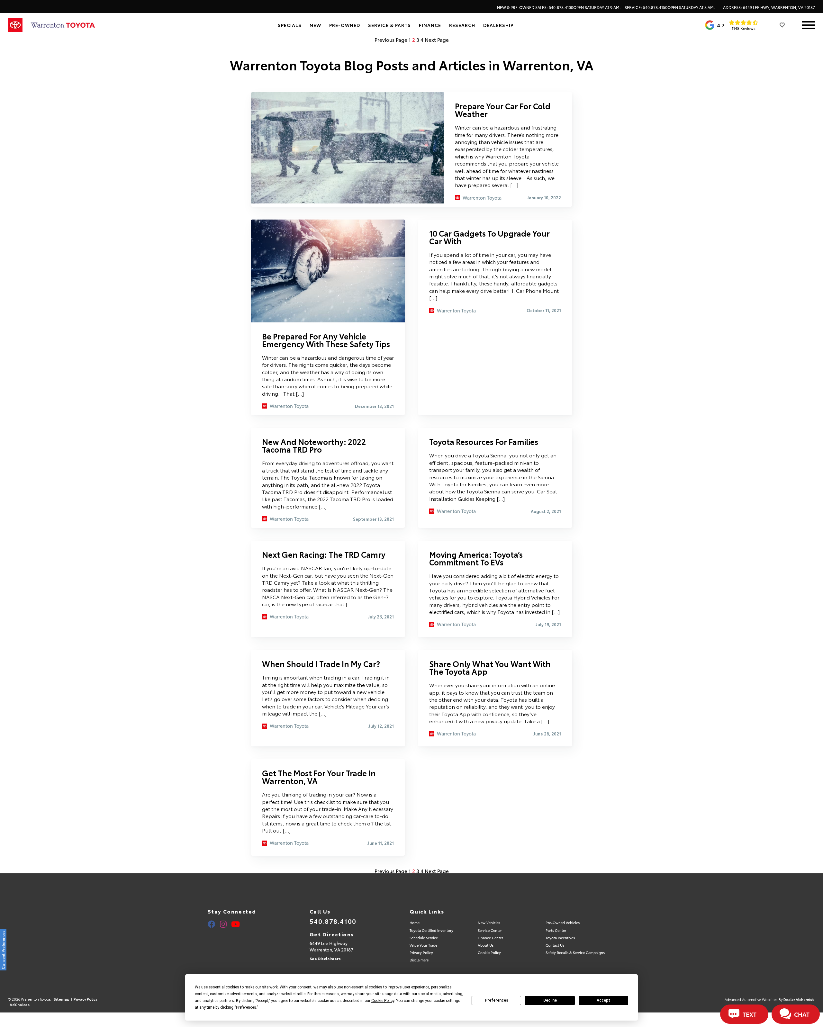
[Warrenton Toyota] (63, 25)
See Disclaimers (325, 958)
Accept (603, 1000)
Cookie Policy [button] (382, 1000)
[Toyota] (15, 25)
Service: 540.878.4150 (670, 7)
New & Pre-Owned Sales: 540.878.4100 (559, 7)
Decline (550, 1000)
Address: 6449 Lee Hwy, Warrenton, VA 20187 (769, 7)
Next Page (437, 39)
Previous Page (391, 39)
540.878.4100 (333, 921)
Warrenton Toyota (482, 197)
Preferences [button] (246, 1007)
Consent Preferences (3, 950)
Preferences (496, 1000)
